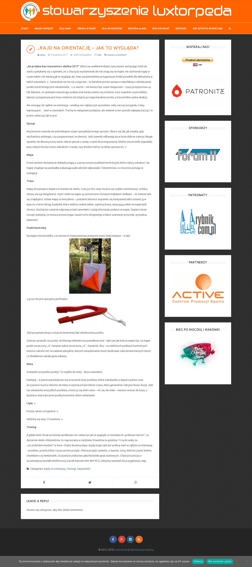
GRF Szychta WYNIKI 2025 (208, 28)
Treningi (71, 468)
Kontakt (181, 28)
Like (99, 54)
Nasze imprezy (44, 28)
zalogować (45, 509)
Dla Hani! (65, 28)
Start (25, 28)
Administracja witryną (141, 549)
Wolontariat (161, 28)
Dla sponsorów (112, 28)
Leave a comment (117, 54)
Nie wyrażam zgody (219, 561)
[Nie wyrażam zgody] (247, 561)
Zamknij (198, 561)
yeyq (42, 54)
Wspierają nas (137, 28)
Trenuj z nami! (86, 28)
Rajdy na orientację (54, 468)
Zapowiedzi (83, 468)
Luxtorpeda (120, 549)
